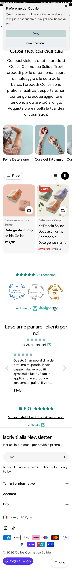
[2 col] (65, 176)
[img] (36, 339)
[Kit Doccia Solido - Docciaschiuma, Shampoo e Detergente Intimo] (53, 200)
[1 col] (55, 176)
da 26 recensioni (33, 345)
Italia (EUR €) (18, 517)
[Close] (66, 8)
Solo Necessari (36, 43)
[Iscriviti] (64, 457)
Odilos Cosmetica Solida (33, 552)
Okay (36, 33)
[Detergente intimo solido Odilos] (19, 200)
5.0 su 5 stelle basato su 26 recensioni (36, 417)
